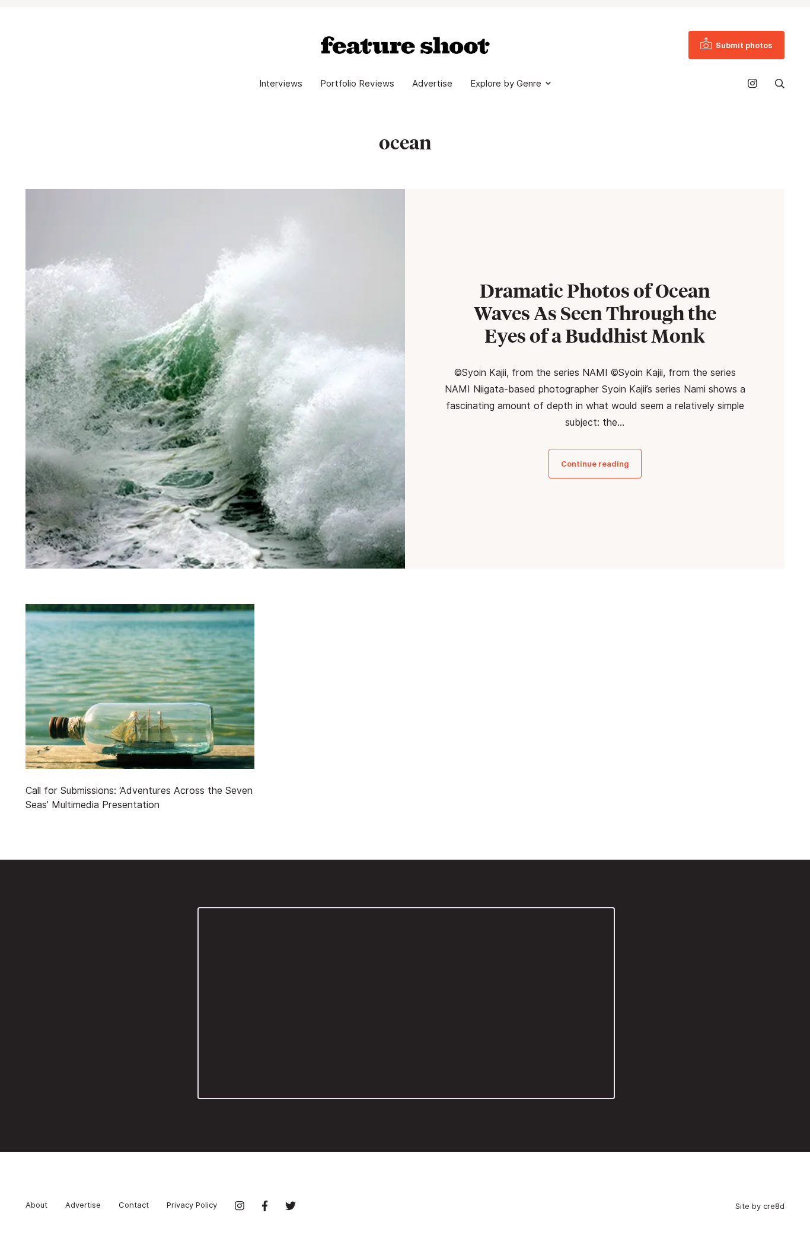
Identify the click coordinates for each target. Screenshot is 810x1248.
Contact (134, 1204)
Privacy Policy (192, 1204)
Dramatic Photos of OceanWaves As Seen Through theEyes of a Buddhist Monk (595, 313)
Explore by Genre (505, 83)
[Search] (779, 83)
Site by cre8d (760, 1206)
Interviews (280, 83)
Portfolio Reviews (357, 83)
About (36, 1204)
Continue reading (595, 463)
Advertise (432, 83)
